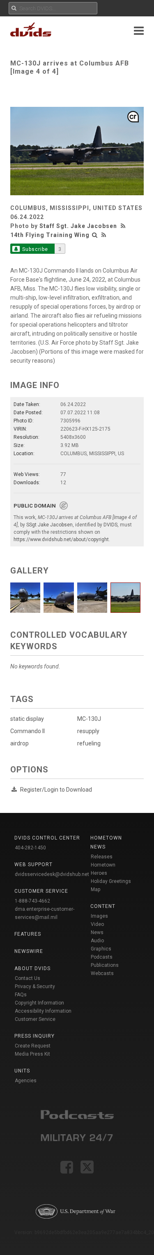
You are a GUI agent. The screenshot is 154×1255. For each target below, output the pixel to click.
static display (27, 719)
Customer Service (35, 1019)
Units (22, 1071)
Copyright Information (39, 1003)
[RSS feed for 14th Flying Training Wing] (104, 235)
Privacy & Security (35, 986)
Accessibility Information (43, 1011)
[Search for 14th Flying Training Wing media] (95, 235)
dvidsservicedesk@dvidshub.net (52, 874)
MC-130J (89, 719)
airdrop (19, 743)
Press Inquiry (34, 1036)
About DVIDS (32, 968)
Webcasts (102, 973)
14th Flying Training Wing (50, 235)
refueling (89, 743)
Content (102, 906)
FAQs (21, 995)
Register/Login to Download (56, 789)
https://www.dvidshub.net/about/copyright (61, 539)
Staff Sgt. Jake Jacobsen (78, 226)
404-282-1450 (30, 848)
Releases (102, 857)
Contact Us (27, 978)
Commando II (27, 731)
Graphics (101, 949)
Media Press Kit (32, 1054)
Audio (97, 941)
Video (97, 924)
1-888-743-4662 (32, 901)
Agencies (26, 1080)
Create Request (33, 1046)
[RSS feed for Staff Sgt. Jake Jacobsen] (124, 226)
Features (27, 934)
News (97, 932)
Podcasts (102, 957)
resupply (88, 731)
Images (99, 916)
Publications (105, 965)
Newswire (28, 951)
